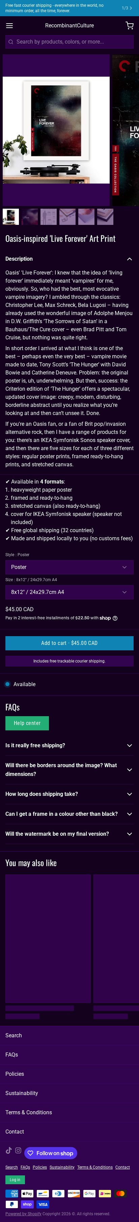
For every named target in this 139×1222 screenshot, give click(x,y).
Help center (27, 723)
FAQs (11, 1054)
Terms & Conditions (28, 1112)
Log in (15, 1179)
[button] (69, 643)
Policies (14, 1074)
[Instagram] (18, 1153)
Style (17, 554)
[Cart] (127, 25)
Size (31, 579)
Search (13, 1035)
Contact (14, 1131)
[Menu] (12, 25)
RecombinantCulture (69, 25)
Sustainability (21, 1093)
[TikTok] (8, 1153)
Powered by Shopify (23, 1214)
